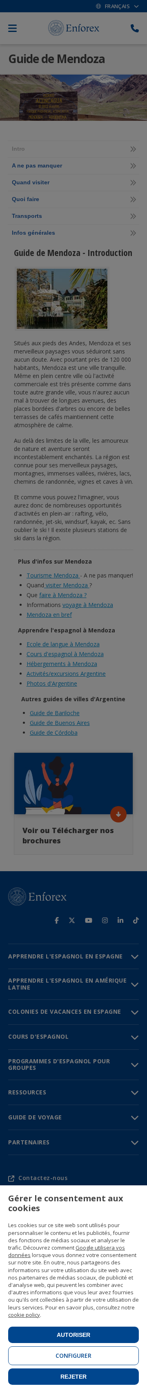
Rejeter (73, 1376)
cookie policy (24, 1314)
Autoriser (73, 1335)
